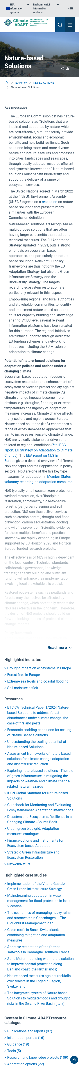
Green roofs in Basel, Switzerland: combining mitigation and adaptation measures (36, 935)
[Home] (6, 83)
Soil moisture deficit (22, 688)
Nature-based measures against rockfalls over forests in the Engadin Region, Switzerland (39, 981)
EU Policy (21, 82)
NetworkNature (18, 864)
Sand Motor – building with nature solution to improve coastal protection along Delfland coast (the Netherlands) (40, 964)
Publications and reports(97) (29, 1031)
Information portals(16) (25, 1038)
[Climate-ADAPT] (28, 22)
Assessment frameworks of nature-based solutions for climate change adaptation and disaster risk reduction (39, 758)
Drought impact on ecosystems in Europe (39, 668)
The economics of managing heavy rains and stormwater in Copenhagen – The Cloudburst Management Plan (38, 918)
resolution (49, 202)
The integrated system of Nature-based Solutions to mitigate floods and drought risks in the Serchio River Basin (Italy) (38, 998)
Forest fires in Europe (23, 675)
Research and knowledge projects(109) (37, 1057)
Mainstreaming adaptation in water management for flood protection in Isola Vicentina (38, 900)
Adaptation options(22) (25, 1064)
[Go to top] (74, 1060)
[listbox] (17, 8)
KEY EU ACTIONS (43, 82)
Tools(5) (14, 1051)
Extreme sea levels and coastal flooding (37, 681)
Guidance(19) (18, 1044)
